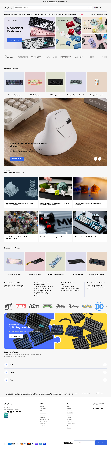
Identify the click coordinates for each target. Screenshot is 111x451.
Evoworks (69, 421)
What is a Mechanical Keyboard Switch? (53, 237)
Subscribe (101, 443)
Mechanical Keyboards (10, 409)
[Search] (89, 7)
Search (42, 406)
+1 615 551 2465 (102, 14)
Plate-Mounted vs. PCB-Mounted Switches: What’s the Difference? (54, 204)
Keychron (69, 410)
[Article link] (21, 192)
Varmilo (69, 415)
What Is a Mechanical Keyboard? (85, 237)
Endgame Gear (71, 423)
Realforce (69, 408)
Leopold (69, 417)
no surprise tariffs (53, 1)
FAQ (41, 410)
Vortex (69, 425)
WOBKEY (69, 419)
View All (69, 428)
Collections (43, 408)
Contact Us (43, 413)
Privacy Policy (44, 421)
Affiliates (42, 423)
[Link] (29, 33)
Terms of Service (44, 419)
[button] (101, 7)
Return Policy (43, 415)
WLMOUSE (70, 413)
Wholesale (42, 425)
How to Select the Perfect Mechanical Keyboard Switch (18, 237)
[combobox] (53, 7)
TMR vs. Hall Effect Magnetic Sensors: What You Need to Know (20, 204)
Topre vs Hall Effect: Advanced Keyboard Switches (88, 204)
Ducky (68, 406)
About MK (42, 417)
